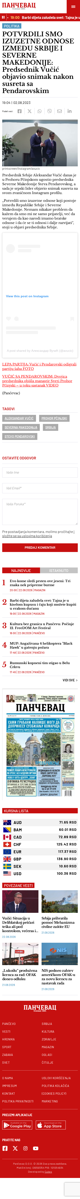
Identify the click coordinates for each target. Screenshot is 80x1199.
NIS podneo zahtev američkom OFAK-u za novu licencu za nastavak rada (58, 976)
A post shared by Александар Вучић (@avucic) (40, 350)
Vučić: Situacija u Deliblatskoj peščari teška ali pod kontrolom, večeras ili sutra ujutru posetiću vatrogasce (20, 924)
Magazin (39, 590)
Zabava (7, 1055)
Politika (12, 26)
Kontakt (8, 1093)
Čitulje (48, 1062)
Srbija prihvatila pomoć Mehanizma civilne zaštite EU (58, 922)
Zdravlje (49, 1039)
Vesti (6, 1031)
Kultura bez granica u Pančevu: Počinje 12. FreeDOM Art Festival (42, 626)
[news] (20, 901)
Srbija (50, 427)
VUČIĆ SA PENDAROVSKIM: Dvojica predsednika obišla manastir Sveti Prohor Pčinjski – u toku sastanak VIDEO (37, 380)
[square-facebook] (5, 1148)
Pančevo (39, 633)
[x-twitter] (15, 1148)
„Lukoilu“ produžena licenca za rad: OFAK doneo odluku (19, 974)
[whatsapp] (39, 111)
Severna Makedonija (21, 427)
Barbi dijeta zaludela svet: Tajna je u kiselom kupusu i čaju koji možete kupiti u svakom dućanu (43, 604)
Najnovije (21, 570)
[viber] (49, 111)
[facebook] (19, 111)
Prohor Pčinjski (54, 418)
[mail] (59, 111)
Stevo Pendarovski (20, 436)
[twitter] (29, 111)
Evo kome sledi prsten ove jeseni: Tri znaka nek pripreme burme (40, 583)
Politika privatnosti (18, 1101)
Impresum (9, 1086)
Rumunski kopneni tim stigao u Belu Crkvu (40, 665)
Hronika (8, 1039)
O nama (7, 1078)
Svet (6, 1062)
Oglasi (47, 1055)
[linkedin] (69, 111)
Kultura (48, 1031)
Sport (7, 1047)
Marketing (50, 1101)
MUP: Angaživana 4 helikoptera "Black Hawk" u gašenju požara (41, 645)
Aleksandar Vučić (19, 418)
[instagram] (25, 1148)
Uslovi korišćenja (56, 1078)
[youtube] (35, 1148)
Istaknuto (58, 570)
